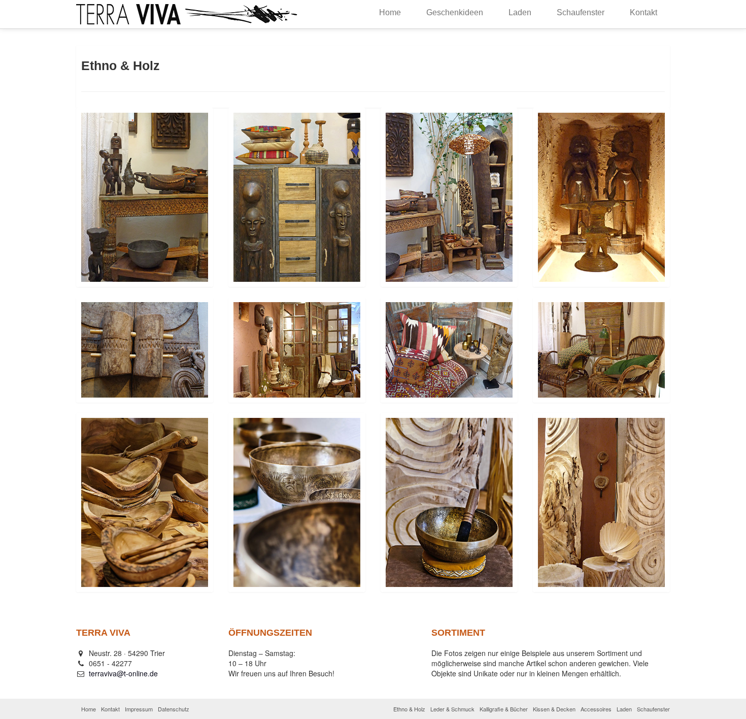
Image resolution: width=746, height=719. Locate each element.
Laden (519, 12)
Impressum (139, 709)
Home (390, 12)
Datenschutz (173, 709)
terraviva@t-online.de (123, 673)
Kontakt (643, 12)
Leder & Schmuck (452, 709)
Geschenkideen (454, 12)
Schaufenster (580, 12)
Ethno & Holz (409, 709)
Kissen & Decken (554, 709)
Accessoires (596, 709)
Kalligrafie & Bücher (504, 709)
